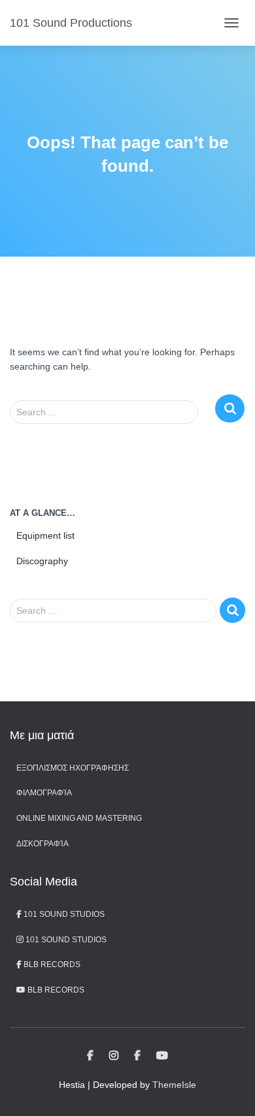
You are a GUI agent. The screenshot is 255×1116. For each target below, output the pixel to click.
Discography (42, 561)
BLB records (55, 990)
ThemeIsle (174, 1084)
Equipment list (45, 535)
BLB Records (51, 964)
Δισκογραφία (42, 843)
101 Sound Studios (63, 914)
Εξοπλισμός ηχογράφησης (72, 768)
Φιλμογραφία (44, 792)
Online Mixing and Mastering (79, 818)
